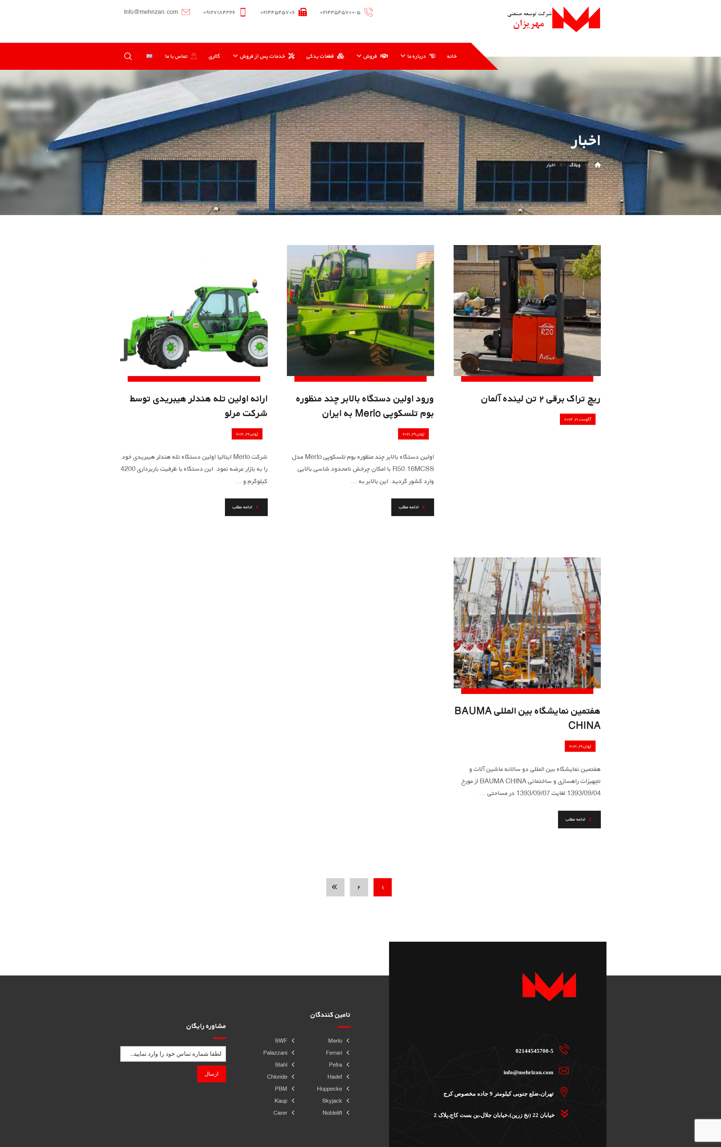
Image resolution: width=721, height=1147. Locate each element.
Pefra (335, 1065)
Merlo (335, 1041)
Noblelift (332, 1113)
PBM (281, 1089)
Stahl (281, 1065)
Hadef (334, 1077)
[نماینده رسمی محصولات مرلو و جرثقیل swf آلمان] (554, 19)
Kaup (281, 1101)
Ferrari (334, 1053)
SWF (281, 1041)
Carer (280, 1113)
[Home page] (598, 165)
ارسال (212, 1074)
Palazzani (275, 1053)
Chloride (277, 1077)
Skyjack (332, 1101)
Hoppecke (329, 1089)
